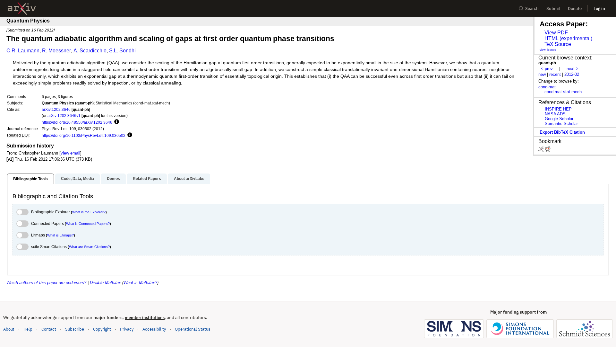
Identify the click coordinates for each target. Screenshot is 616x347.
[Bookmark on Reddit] (548, 150)
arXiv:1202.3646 (56, 109)
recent (555, 74)
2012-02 (571, 74)
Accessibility (154, 329)
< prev (547, 68)
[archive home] (22, 8)
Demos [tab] (113, 178)
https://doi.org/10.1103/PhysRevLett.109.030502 (83, 135)
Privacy (126, 329)
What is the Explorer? (89, 212)
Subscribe (74, 329)
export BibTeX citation (562, 132)
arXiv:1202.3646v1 (64, 115)
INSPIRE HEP (558, 109)
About (8, 329)
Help (27, 329)
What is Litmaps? (60, 235)
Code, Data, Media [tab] (77, 178)
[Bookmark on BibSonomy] (541, 150)
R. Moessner (56, 50)
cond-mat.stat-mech (563, 91)
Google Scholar (559, 118)
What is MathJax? (140, 282)
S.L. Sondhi (122, 50)
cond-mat (547, 87)
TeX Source (557, 44)
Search (532, 8)
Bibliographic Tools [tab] (30, 179)
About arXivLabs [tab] (189, 178)
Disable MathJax (105, 282)
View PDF (556, 32)
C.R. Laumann (22, 50)
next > (572, 68)
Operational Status (192, 329)
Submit (553, 8)
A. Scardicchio (90, 50)
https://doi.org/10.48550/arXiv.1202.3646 (77, 122)
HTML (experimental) (568, 38)
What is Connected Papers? (88, 224)
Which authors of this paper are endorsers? (46, 282)
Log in (599, 8)
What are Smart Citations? (89, 247)
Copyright (102, 329)
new (542, 74)
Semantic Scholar (561, 123)
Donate (575, 8)
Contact (48, 329)
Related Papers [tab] (147, 178)
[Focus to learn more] (115, 122)
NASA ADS (555, 113)
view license (548, 49)
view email (70, 153)
